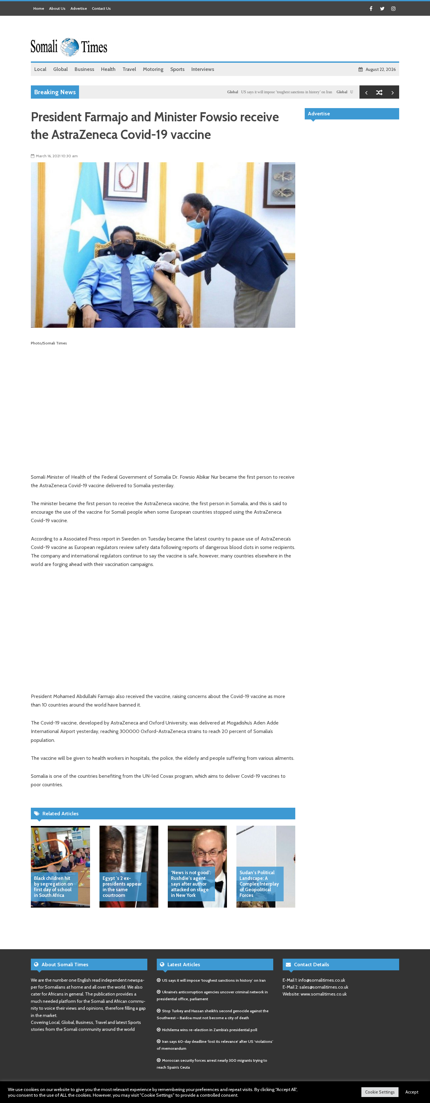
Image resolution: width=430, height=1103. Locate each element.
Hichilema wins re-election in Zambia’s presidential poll (209, 1029)
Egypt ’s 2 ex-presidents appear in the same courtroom (122, 886)
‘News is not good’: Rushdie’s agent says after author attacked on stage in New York (191, 884)
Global (212, 92)
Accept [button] (411, 1091)
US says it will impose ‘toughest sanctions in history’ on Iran (265, 92)
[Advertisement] (284, 39)
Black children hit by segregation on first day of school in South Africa (53, 886)
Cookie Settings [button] (380, 1091)
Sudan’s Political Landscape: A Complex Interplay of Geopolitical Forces (259, 884)
